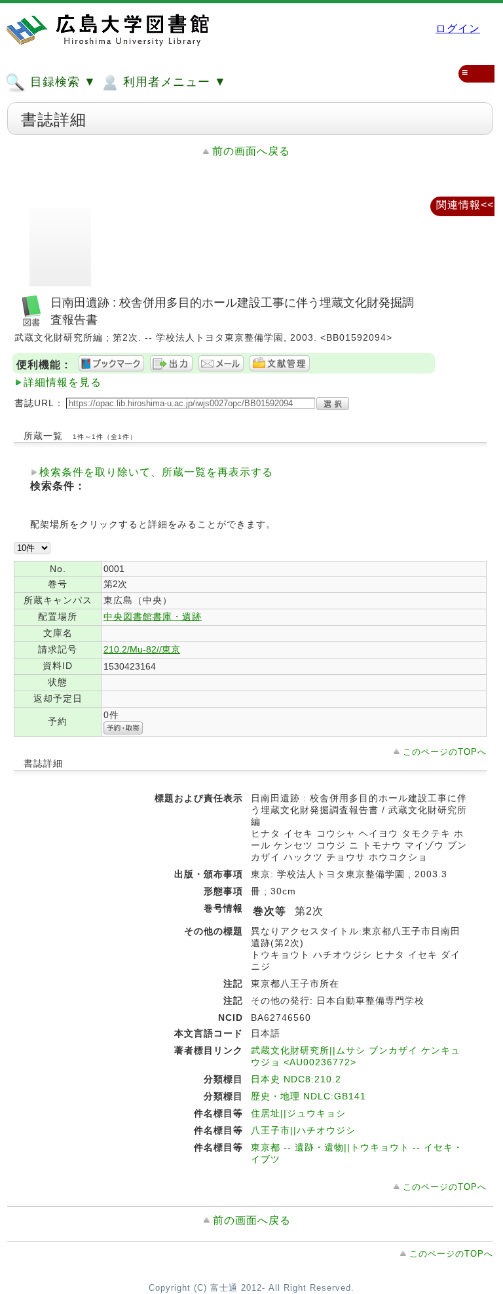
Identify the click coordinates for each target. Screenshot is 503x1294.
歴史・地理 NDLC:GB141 (308, 1096)
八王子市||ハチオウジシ (303, 1130)
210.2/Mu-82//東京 (141, 649)
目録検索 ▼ (61, 81)
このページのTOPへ (445, 752)
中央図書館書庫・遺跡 (152, 616)
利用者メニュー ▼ (173, 81)
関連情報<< (465, 204)
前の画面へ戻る (251, 151)
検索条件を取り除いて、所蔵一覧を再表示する (156, 472)
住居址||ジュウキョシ (298, 1113)
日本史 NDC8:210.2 (296, 1079)
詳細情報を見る (63, 382)
